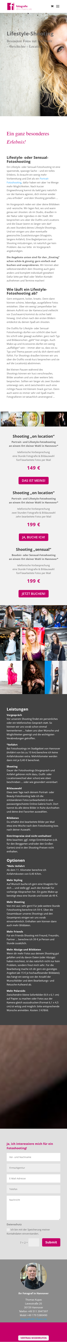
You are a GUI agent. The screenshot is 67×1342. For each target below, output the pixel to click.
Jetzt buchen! (33, 593)
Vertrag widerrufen (33, 1337)
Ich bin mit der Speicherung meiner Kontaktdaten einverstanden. (28, 1231)
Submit (51, 1242)
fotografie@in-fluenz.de (33, 1319)
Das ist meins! (33, 480)
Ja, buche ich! (33, 537)
